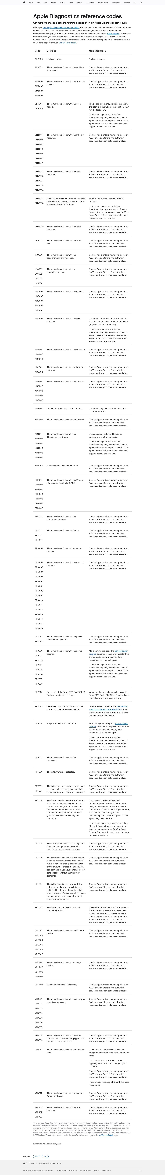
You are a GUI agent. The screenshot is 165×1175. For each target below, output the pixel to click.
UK (141, 1170)
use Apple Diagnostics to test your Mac (61, 27)
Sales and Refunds (85, 1170)
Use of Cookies (106, 1170)
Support (31, 1163)
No (45, 1156)
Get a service (113, 33)
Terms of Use (73, 1170)
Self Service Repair (67, 43)
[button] (135, 2)
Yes (36, 1156)
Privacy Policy (61, 1170)
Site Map (96, 1170)
